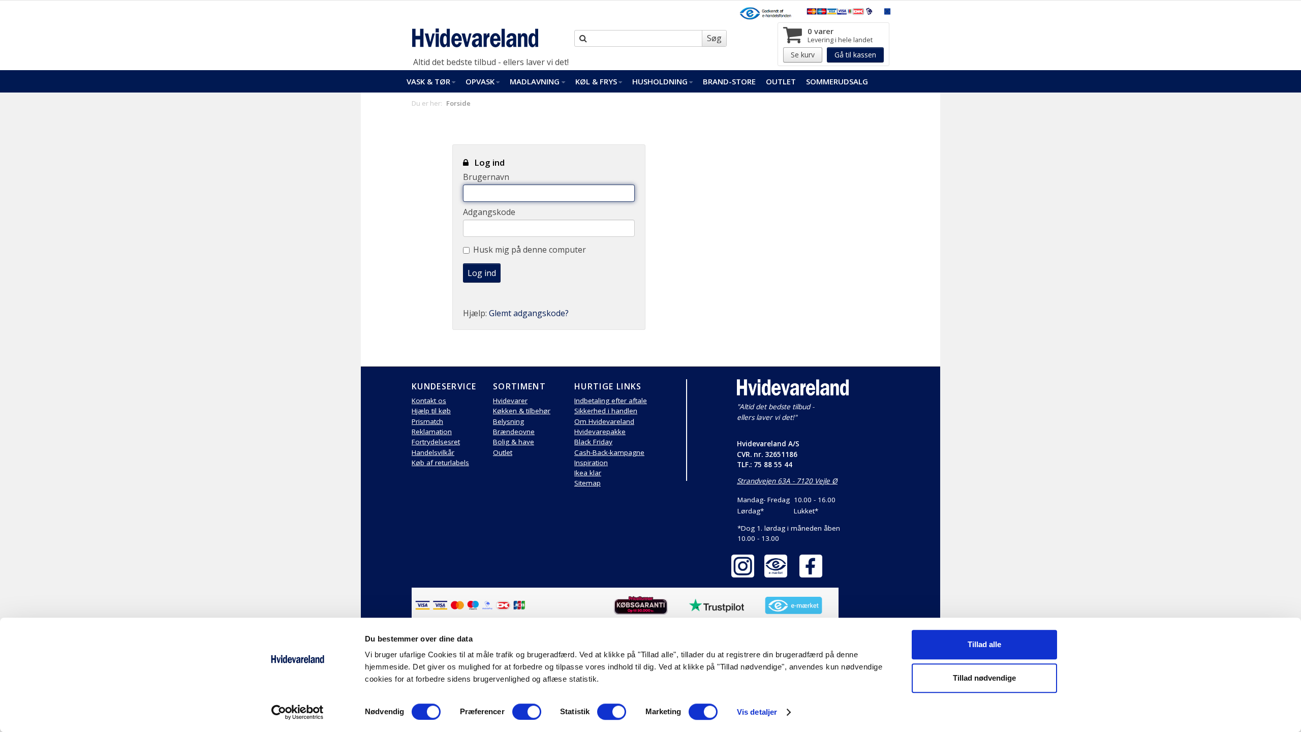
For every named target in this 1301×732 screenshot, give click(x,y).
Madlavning (535, 81)
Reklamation (432, 431)
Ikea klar (587, 472)
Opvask (480, 81)
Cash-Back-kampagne (609, 452)
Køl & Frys (596, 81)
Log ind (482, 273)
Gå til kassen (855, 54)
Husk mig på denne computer (529, 249)
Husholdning (660, 81)
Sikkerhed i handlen (605, 410)
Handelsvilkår (433, 452)
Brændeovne (514, 431)
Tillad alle (984, 644)
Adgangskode (489, 212)
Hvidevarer (510, 400)
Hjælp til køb (431, 410)
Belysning (508, 421)
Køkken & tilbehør (521, 410)
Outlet (781, 81)
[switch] (526, 712)
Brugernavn (486, 176)
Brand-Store (729, 81)
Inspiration (591, 462)
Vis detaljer (757, 712)
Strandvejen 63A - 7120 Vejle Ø (787, 480)
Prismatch (427, 421)
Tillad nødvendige (984, 678)
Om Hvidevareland (604, 421)
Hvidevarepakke (600, 431)
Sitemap (587, 482)
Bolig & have (513, 441)
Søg (714, 38)
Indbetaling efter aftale (610, 400)
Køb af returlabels (440, 462)
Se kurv (803, 54)
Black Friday (593, 441)
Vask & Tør (428, 81)
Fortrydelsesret (436, 441)
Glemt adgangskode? (529, 313)
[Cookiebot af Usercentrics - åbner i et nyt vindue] (297, 712)
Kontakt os (429, 400)
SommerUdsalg (837, 81)
